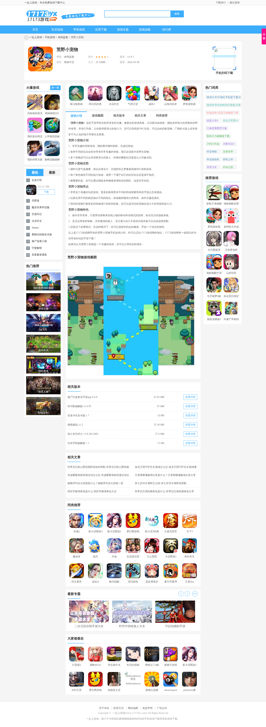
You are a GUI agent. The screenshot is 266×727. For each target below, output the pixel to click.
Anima (35, 227)
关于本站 (104, 708)
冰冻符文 (37, 221)
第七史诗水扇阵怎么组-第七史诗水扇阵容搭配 (160, 483)
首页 (35, 29)
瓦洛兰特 (37, 180)
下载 (46, 192)
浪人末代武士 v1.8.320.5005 (82, 434)
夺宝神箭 (212, 151)
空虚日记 (37, 214)
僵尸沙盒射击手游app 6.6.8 (82, 397)
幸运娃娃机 (213, 159)
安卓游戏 (57, 29)
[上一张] (100, 321)
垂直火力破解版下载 (218, 136)
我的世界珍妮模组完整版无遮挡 (224, 105)
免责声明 (147, 708)
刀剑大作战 (213, 144)
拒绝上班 (228, 159)
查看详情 (190, 397)
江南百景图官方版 (217, 128)
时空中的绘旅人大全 (132, 626)
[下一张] (166, 321)
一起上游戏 (35, 37)
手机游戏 (50, 37)
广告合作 (162, 708)
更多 (195, 593)
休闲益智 (63, 37)
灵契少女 (212, 167)
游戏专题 (123, 29)
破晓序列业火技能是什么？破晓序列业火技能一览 (95, 483)
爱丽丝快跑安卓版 (42, 234)
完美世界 (228, 151)
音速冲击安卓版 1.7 (78, 415)
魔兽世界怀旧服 (40, 207)
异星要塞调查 (39, 254)
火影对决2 (228, 144)
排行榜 (166, 29)
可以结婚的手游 (175, 626)
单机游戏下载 (169, 718)
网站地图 (133, 708)
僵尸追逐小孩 (39, 241)
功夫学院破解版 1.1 (78, 443)
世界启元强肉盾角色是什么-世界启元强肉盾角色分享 (164, 491)
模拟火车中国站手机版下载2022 (224, 98)
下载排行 (221, 2)
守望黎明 (37, 248)
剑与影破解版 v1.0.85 (79, 406)
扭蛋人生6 (212, 120)
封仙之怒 (228, 167)
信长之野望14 (230, 120)
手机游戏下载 (152, 718)
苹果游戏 (79, 29)
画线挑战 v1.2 (75, 424)
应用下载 (101, 29)
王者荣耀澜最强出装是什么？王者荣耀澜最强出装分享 (165, 475)
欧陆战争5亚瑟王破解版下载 (222, 112)
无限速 (35, 200)
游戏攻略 (145, 29)
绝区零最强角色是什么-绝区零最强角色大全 (92, 491)
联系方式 (118, 708)
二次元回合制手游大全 (89, 626)
